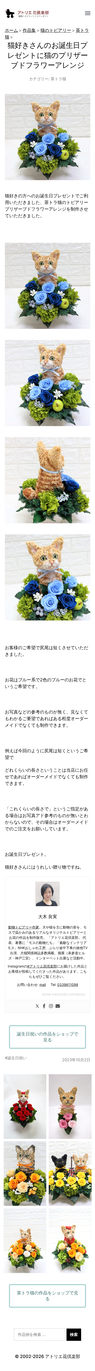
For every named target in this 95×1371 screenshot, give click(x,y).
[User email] (58, 1006)
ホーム (11, 30)
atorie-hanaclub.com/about (63, 994)
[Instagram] (51, 1006)
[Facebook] (44, 1006)
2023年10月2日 (76, 1059)
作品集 (29, 30)
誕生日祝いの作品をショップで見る (47, 1036)
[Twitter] (37, 1006)
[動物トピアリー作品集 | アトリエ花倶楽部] (38, 13)
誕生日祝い (17, 1057)
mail (42, 984)
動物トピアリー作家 (23, 927)
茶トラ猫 (58, 78)
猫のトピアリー (55, 30)
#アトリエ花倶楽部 (42, 966)
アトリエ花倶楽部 (62, 1356)
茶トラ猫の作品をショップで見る (47, 1295)
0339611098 (67, 984)
